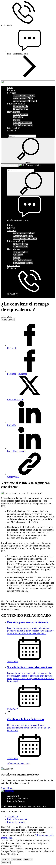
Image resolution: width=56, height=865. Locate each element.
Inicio (10, 87)
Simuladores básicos (22, 122)
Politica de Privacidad (17, 798)
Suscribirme (6, 788)
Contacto (11, 130)
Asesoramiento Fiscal (23, 98)
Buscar (4, 136)
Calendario (18, 117)
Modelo (16, 120)
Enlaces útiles (13, 128)
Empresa (11, 90)
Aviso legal (12, 816)
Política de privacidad (17, 819)
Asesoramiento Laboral (24, 95)
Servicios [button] (11, 93)
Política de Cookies (16, 801)
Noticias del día (20, 106)
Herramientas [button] (13, 111)
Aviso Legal (13, 796)
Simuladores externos (23, 125)
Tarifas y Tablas (20, 114)
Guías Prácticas (20, 109)
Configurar (16, 859)
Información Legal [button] (16, 103)
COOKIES (5, 862)
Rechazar (28, 859)
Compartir (6, 320)
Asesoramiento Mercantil (25, 101)
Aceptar (5, 859)
